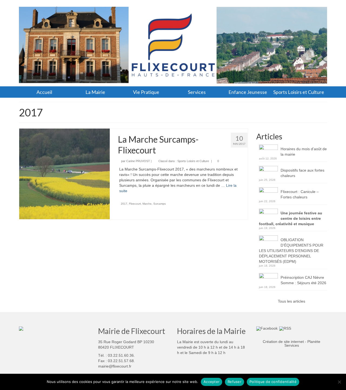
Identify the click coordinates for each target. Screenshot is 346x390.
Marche (147, 203)
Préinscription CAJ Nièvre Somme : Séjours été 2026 (303, 280)
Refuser (234, 381)
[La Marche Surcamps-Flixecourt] (64, 173)
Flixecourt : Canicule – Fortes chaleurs (300, 194)
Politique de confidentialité (273, 381)
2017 (124, 203)
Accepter (211, 381)
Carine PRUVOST (138, 161)
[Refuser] (339, 382)
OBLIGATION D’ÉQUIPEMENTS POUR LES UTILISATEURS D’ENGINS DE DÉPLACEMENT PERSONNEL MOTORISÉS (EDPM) (291, 251)
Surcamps (159, 203)
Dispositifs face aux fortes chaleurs (302, 173)
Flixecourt (135, 203)
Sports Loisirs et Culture (193, 161)
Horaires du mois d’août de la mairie (304, 151)
